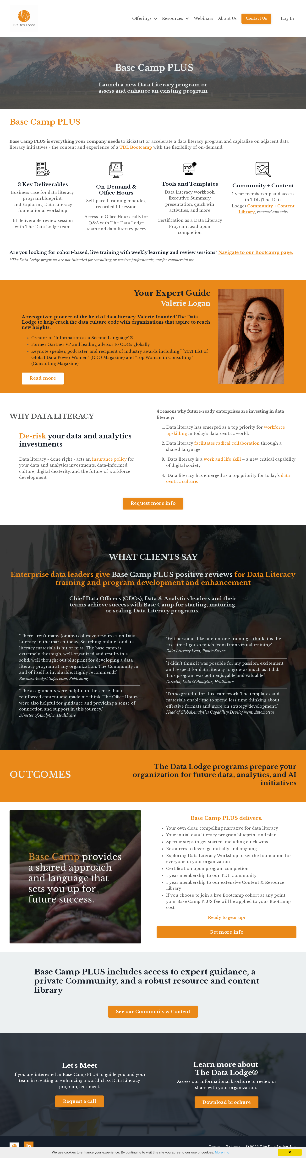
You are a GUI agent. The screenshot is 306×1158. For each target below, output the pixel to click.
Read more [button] (42, 378)
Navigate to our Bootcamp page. (255, 252)
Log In (287, 18)
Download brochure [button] (226, 1102)
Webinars (203, 18)
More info (222, 1152)
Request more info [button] (153, 503)
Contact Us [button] (256, 18)
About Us (227, 18)
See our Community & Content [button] (153, 1011)
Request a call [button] (79, 1101)
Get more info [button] (226, 932)
